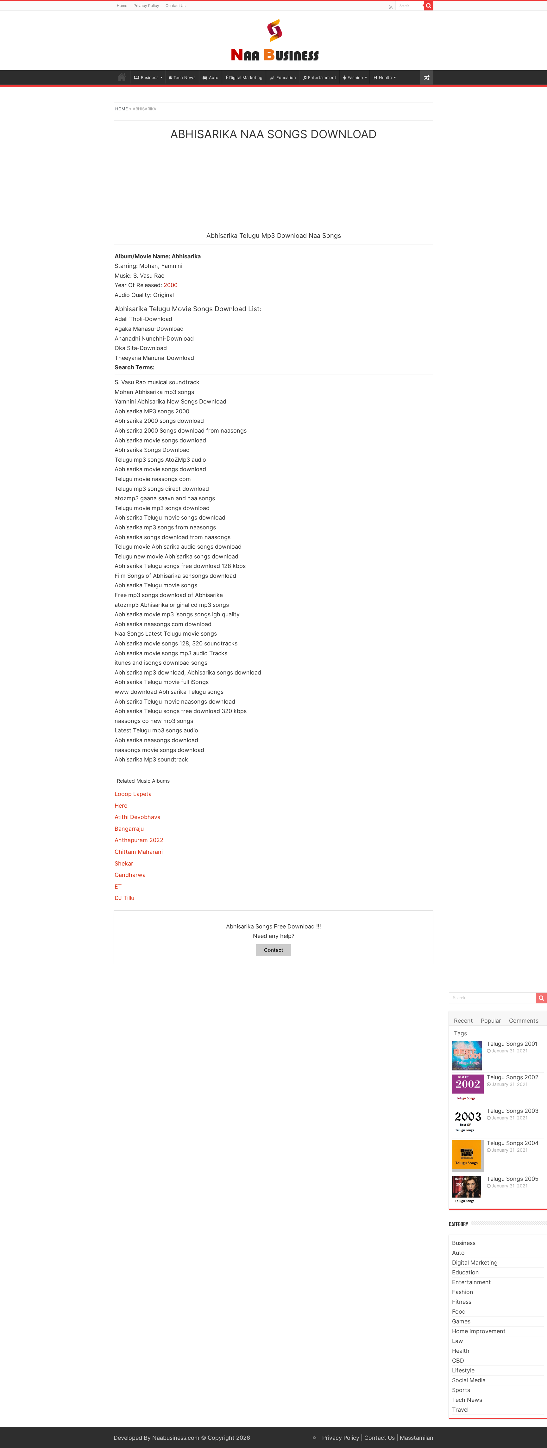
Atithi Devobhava (137, 817)
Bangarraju (129, 828)
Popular (491, 1020)
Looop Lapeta (133, 794)
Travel (460, 1409)
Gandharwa (130, 875)
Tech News (184, 77)
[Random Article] (426, 77)
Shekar (124, 863)
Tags (460, 1033)
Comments (523, 1020)
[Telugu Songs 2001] (468, 1055)
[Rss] (390, 7)
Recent (463, 1020)
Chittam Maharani (139, 851)
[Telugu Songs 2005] (468, 1190)
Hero (121, 805)
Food (459, 1311)
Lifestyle (463, 1370)
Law (457, 1341)
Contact (273, 950)
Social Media (469, 1380)
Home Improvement (479, 1331)
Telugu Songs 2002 (512, 1077)
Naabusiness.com (175, 1437)
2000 (171, 285)
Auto (213, 77)
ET (118, 886)
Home (122, 5)
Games (461, 1321)
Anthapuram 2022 (139, 840)
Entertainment (322, 77)
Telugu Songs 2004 (513, 1143)
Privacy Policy (146, 5)
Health (385, 77)
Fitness (461, 1301)
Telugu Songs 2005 (512, 1178)
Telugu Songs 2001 (512, 1043)
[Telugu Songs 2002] (468, 1089)
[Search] (428, 5)
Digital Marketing (245, 77)
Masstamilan (416, 1437)
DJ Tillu (124, 898)
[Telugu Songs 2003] (468, 1122)
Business (150, 77)
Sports (461, 1390)
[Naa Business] (273, 39)
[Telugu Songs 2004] (468, 1156)
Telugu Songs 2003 (512, 1110)
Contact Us (175, 5)
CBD (458, 1360)
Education (286, 77)
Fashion (355, 77)
